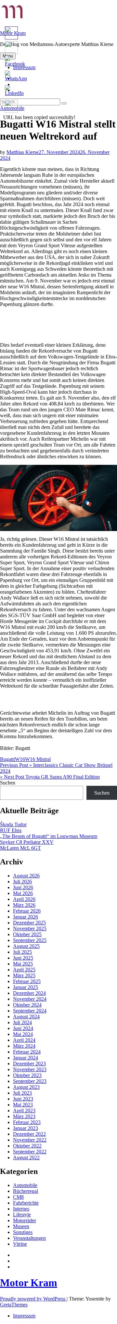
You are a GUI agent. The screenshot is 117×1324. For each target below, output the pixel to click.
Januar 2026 (25, 917)
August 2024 (26, 1016)
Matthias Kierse (22, 152)
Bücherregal (25, 1191)
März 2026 (24, 905)
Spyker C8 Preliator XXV (27, 842)
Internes (21, 1208)
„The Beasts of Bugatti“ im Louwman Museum (48, 836)
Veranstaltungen (29, 1238)
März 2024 (24, 1046)
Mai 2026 (23, 893)
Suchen (7, 782)
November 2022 (29, 1140)
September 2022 (29, 1151)
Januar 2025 (25, 987)
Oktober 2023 (27, 1075)
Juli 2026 (22, 881)
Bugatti (7, 759)
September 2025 (29, 940)
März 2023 (24, 1116)
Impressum (24, 1315)
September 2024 (29, 1010)
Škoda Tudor (13, 824)
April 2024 (24, 1040)
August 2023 (26, 1087)
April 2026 (24, 899)
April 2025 (24, 969)
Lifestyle (22, 1214)
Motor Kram (28, 1282)
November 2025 (29, 928)
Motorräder (24, 1220)
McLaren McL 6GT (20, 848)
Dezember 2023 (29, 1063)
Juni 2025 (23, 958)
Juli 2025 (22, 952)
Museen (21, 1226)
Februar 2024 (27, 1052)
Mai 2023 (23, 1104)
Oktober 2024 (27, 1005)
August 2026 (26, 875)
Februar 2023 (27, 1122)
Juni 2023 (23, 1099)
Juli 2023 (22, 1093)
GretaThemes (14, 1304)
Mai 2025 (23, 963)
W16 (20, 759)
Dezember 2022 (29, 1134)
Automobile (25, 1185)
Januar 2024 (25, 1057)
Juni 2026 (23, 887)
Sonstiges (22, 1232)
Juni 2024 (23, 1028)
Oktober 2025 (27, 934)
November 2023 (29, 1069)
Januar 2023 (25, 1128)
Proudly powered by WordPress (33, 1298)
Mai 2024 (23, 1034)
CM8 (18, 1197)
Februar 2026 (27, 911)
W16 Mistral (38, 759)
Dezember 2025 (29, 922)
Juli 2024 (22, 1022)
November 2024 (29, 999)
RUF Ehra (10, 830)
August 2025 (26, 946)
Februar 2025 (27, 981)
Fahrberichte (26, 1203)
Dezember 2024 (29, 993)
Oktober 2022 (27, 1146)
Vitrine (20, 1244)
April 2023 (24, 1110)
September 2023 (29, 1081)
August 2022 (26, 1157)
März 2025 (24, 975)
